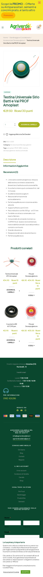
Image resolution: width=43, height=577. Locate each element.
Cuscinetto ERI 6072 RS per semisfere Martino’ (11, 325)
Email (7, 532)
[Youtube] (21, 410)
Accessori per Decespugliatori (14, 40)
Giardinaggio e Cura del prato (20, 37)
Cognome (26, 527)
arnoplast (10, 148)
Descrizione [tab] (9, 159)
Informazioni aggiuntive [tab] (15, 165)
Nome (7, 527)
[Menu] (4, 27)
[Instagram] (25, 410)
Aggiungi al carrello (29, 124)
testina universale (22, 150)
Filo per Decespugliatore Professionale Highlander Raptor (31, 275)
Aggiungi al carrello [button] (11, 291)
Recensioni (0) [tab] (10, 172)
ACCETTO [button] (25, 572)
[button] (34, 56)
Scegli (30, 295)
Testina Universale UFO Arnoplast (11, 275)
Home (5, 37)
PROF (16, 148)
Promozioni (8, 15)
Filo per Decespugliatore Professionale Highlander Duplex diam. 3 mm (31, 325)
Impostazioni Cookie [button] (11, 572)
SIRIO (20, 148)
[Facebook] (17, 410)
